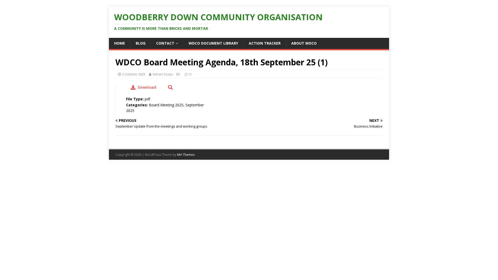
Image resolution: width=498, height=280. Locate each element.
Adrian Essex (163, 74)
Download (147, 87)
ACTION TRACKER (265, 43)
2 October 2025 (134, 74)
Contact (165, 43)
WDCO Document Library (213, 43)
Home (119, 43)
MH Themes (186, 154)
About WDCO (304, 43)
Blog (141, 43)
